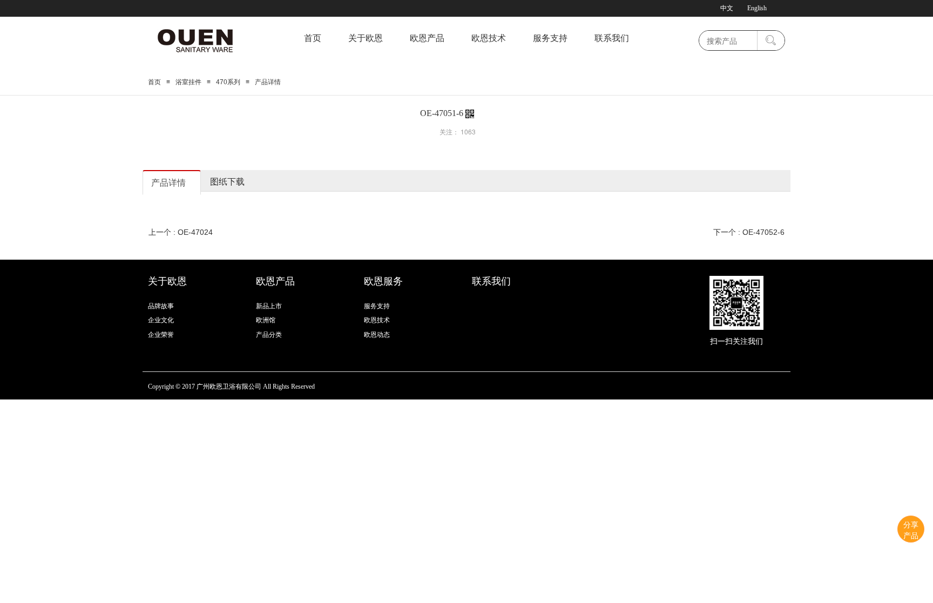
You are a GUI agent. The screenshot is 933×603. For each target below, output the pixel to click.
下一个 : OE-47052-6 (749, 232)
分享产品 (910, 529)
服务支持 (550, 38)
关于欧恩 (365, 38)
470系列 (228, 82)
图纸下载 (227, 181)
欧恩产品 (427, 38)
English (757, 8)
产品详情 (168, 182)
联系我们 (611, 38)
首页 (312, 38)
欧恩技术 (488, 38)
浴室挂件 (188, 82)
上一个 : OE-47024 (180, 232)
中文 (726, 8)
